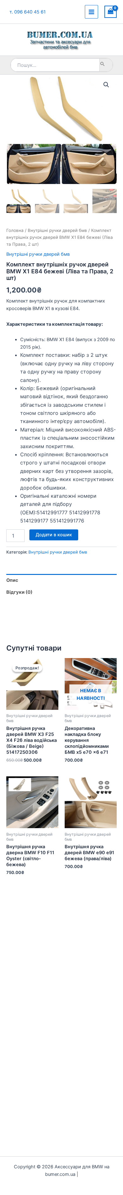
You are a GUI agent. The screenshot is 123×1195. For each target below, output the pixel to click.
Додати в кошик (54, 535)
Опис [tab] (12, 580)
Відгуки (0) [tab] (19, 592)
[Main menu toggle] (91, 11)
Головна (15, 230)
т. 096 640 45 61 (27, 12)
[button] (106, 84)
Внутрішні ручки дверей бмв (57, 230)
